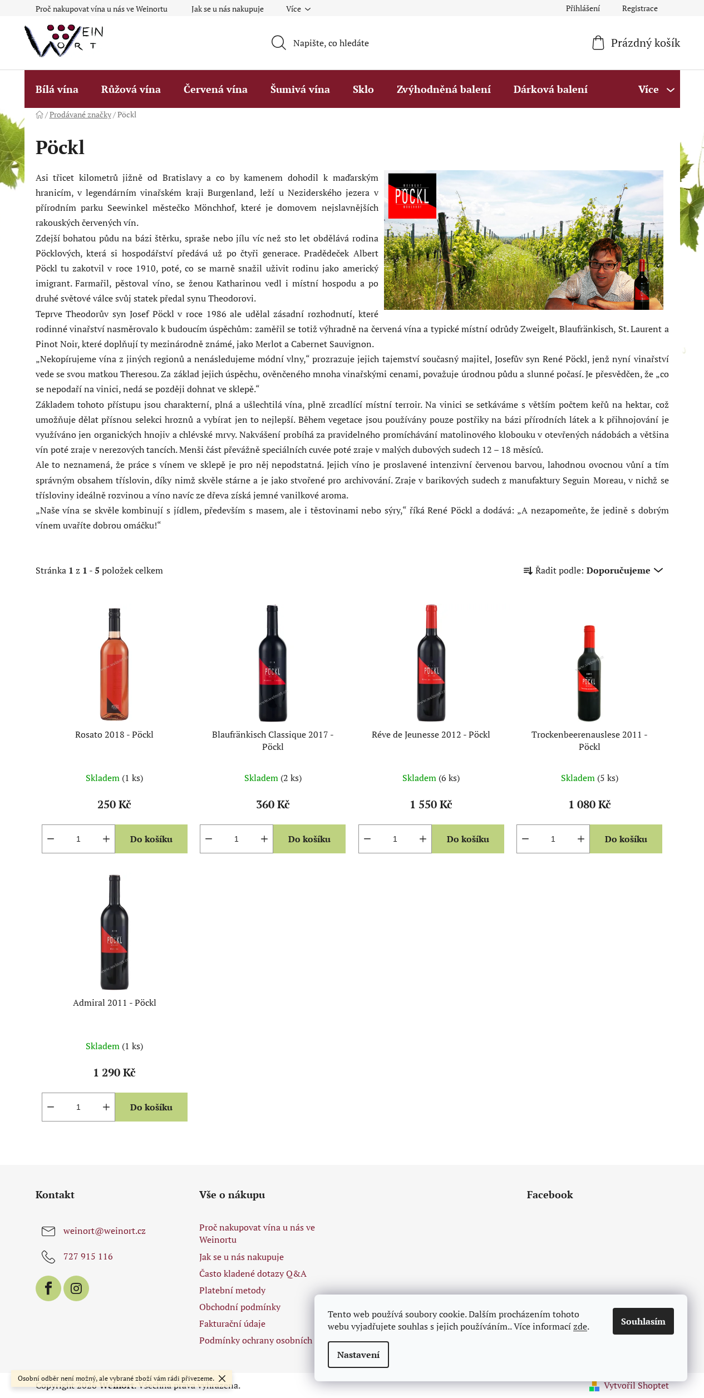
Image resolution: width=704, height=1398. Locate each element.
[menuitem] (57, 89)
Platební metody (232, 1290)
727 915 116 (88, 1256)
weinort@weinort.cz (104, 1230)
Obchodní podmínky (239, 1307)
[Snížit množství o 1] (50, 839)
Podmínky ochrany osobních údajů (268, 1340)
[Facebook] (48, 1288)
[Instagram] (76, 1288)
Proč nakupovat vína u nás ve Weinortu (102, 8)
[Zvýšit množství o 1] (106, 839)
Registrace (640, 8)
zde (580, 1326)
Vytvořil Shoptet (636, 1385)
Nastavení (358, 1354)
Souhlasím (643, 1321)
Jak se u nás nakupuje (227, 8)
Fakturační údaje (232, 1323)
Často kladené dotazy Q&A (253, 1273)
